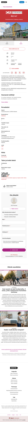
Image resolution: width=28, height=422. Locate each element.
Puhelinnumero (6, 225)
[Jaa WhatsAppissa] (15, 72)
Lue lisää (23, 419)
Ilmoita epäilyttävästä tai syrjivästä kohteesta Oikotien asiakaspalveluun (14, 350)
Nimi (3, 219)
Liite (2, 146)
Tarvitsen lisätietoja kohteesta (11, 214)
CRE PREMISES (14, 254)
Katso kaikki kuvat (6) (14, 48)
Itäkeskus (13, 64)
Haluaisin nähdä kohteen (10, 216)
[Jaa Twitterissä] (19, 72)
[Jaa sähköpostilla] (23, 72)
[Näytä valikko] (26, 2)
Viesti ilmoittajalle (6, 238)
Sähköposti (5, 232)
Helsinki (19, 64)
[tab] (7, 43)
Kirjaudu (22, 2)
